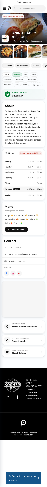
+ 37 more (36, 85)
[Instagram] (13, 273)
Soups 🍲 (9, 215)
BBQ (17, 84)
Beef (25, 84)
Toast (34, 74)
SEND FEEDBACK (33, 398)
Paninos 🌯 (33, 215)
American (7, 79)
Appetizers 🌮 (21, 215)
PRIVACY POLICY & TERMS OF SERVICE (23, 432)
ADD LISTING (31, 395)
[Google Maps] (6, 273)
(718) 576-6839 (15, 247)
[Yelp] (19, 273)
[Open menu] (4, 8)
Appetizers (32, 79)
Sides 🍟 (9, 223)
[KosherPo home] (9, 8)
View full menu (18, 229)
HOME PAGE (31, 379)
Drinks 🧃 (18, 223)
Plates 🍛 (23, 219)
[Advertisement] (23, 463)
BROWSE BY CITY (33, 386)
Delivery (17, 74)
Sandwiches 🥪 (12, 219)
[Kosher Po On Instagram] (7, 397)
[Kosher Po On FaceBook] (17, 397)
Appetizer (19, 79)
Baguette (7, 84)
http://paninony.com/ (17, 261)
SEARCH (29, 383)
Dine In (6, 74)
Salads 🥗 (33, 219)
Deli (25, 74)
